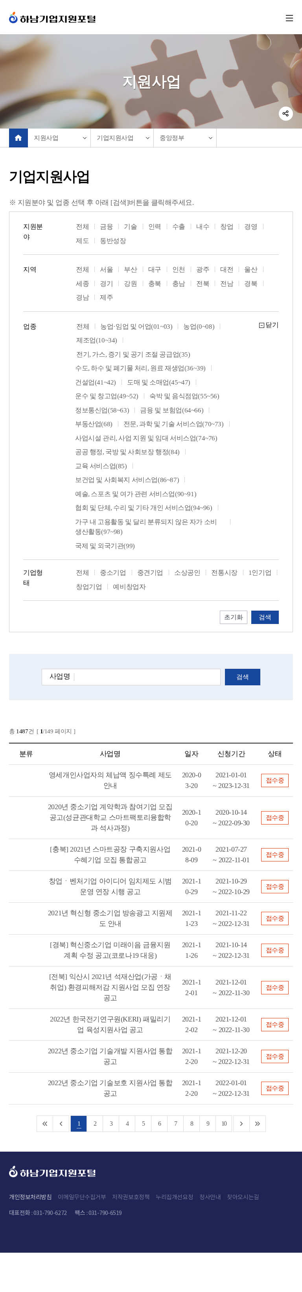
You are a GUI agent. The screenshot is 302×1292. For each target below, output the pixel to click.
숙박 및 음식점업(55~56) (184, 396)
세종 (82, 283)
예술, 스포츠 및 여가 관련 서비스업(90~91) (135, 494)
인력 (154, 226)
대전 (226, 269)
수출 (178, 226)
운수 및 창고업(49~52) (106, 396)
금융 (106, 226)
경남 (82, 297)
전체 (82, 226)
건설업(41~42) (95, 382)
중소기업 (113, 572)
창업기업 (89, 587)
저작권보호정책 (130, 1197)
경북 (250, 283)
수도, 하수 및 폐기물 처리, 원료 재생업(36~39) (140, 368)
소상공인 (187, 572)
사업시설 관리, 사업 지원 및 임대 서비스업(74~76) (146, 438)
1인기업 (260, 572)
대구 (154, 269)
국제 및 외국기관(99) (105, 546)
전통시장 (224, 572)
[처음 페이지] (45, 1123)
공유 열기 (286, 114)
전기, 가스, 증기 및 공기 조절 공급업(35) (133, 354)
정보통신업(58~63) (102, 410)
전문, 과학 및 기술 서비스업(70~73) (173, 424)
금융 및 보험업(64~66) (171, 410)
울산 (250, 269)
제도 (82, 241)
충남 (178, 283)
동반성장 (113, 241)
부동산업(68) (93, 424)
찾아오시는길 (243, 1197)
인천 (178, 269)
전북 (202, 283)
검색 (242, 677)
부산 (130, 269)
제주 (106, 297)
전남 (226, 283)
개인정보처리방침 (30, 1197)
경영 (250, 226)
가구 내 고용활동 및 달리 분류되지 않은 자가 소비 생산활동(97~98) (146, 527)
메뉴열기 (286, 18)
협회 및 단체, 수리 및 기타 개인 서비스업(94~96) (143, 508)
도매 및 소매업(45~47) (158, 382)
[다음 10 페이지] (242, 1123)
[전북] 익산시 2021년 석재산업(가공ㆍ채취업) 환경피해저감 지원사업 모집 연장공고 (110, 987)
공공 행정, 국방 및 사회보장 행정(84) (127, 452)
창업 (226, 226)
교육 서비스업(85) (101, 466)
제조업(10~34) (96, 340)
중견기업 (150, 572)
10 (223, 1123)
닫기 (272, 325)
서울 (106, 269)
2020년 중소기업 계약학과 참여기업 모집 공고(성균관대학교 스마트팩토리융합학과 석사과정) (110, 817)
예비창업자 (129, 587)
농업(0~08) (198, 326)
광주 (202, 269)
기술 (130, 226)
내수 (202, 226)
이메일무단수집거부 (82, 1197)
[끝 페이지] (258, 1123)
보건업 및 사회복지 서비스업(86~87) (127, 480)
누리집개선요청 (174, 1197)
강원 (130, 283)
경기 (106, 283)
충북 (154, 283)
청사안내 (210, 1197)
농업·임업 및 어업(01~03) (136, 326)
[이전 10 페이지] (61, 1123)
